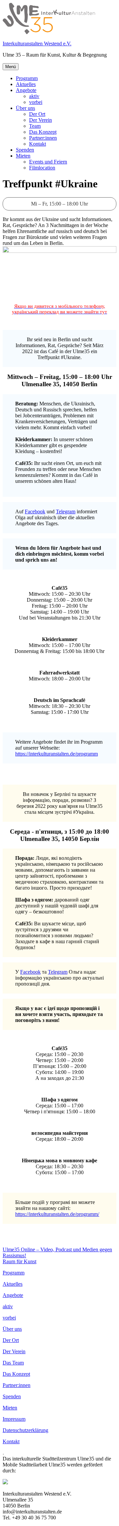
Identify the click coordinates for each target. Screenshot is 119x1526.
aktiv (34, 96)
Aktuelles (26, 84)
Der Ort (37, 114)
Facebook (35, 511)
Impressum (14, 1419)
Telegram (65, 511)
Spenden (25, 150)
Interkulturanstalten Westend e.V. (37, 43)
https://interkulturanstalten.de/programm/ (57, 1214)
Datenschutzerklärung (25, 1430)
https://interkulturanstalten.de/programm (56, 754)
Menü (10, 66)
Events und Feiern (48, 161)
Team (35, 126)
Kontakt (37, 144)
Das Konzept (43, 132)
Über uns (25, 108)
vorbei (35, 102)
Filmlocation (42, 167)
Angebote (26, 90)
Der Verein (40, 120)
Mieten (23, 156)
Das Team (13, 1362)
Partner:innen (43, 138)
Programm (27, 78)
